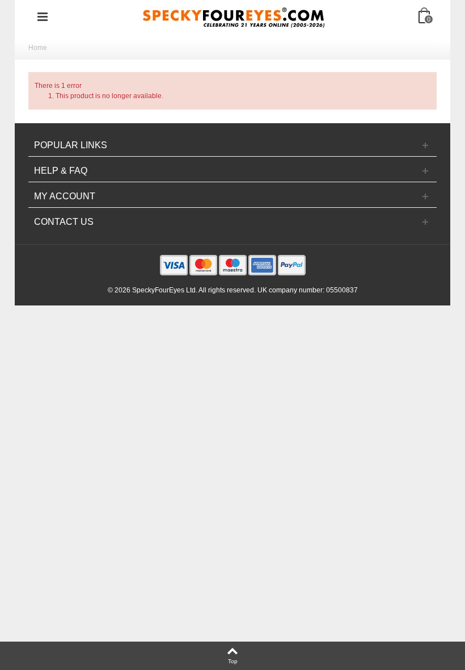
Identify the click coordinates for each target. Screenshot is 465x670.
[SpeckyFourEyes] (233, 16)
